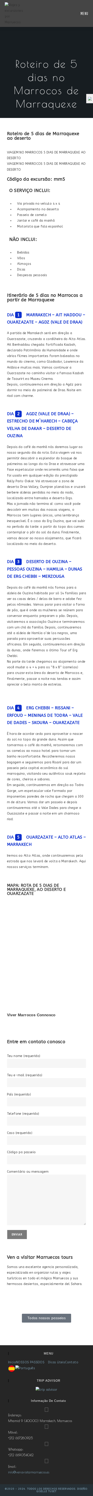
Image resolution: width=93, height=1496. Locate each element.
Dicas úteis (56, 1362)
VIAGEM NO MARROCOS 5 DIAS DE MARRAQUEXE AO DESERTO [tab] (46, 155)
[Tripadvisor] (12, 1301)
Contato (71, 1362)
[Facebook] (24, 1301)
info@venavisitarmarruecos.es (28, 1472)
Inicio (12, 1362)
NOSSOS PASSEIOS (30, 1362)
